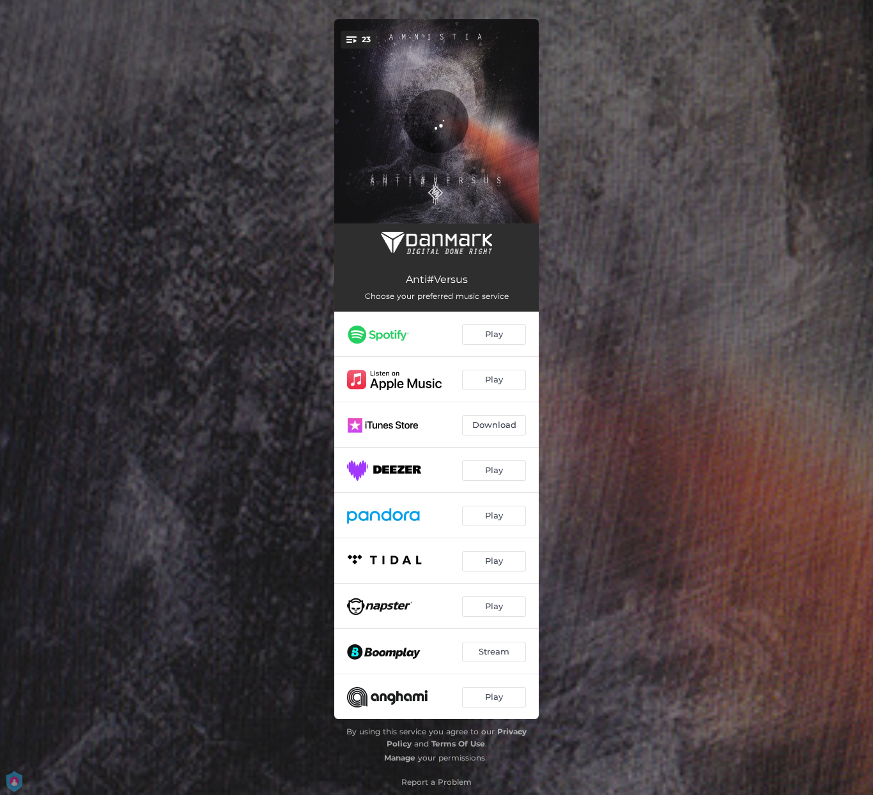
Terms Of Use (458, 743)
